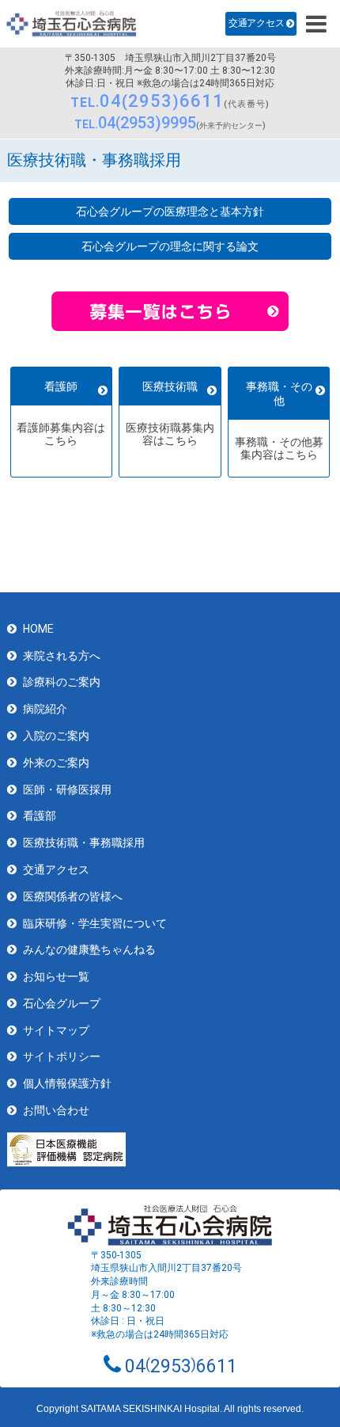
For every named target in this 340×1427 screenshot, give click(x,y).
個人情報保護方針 (67, 1083)
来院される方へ (61, 655)
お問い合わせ (56, 1110)
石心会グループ (61, 1003)
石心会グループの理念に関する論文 (170, 246)
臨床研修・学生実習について (95, 923)
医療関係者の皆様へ (73, 896)
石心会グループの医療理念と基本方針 (170, 211)
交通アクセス (256, 23)
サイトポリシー (61, 1056)
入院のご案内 (56, 735)
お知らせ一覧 (56, 976)
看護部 (39, 815)
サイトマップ (56, 1030)
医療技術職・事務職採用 (84, 842)
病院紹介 (45, 708)
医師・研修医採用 (67, 789)
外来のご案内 (56, 762)
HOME (38, 628)
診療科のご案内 (61, 681)
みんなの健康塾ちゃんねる (89, 949)
